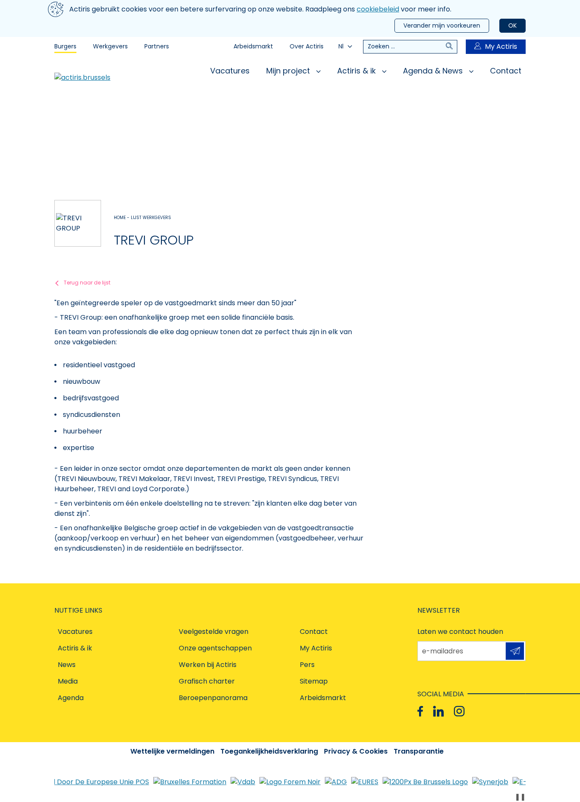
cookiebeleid (378, 9)
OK (512, 25)
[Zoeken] (451, 46)
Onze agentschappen (215, 648)
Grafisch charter (207, 681)
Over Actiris (307, 46)
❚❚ (520, 797)
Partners (156, 46)
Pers (307, 665)
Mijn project (289, 70)
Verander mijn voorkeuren (441, 25)
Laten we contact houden (460, 631)
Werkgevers (110, 46)
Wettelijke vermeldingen (172, 751)
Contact (505, 70)
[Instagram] (459, 711)
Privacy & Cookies (356, 751)
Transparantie (419, 751)
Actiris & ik (357, 70)
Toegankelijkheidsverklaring (269, 751)
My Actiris (501, 46)
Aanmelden (515, 651)
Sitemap (314, 681)
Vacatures (230, 70)
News (67, 665)
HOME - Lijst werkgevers (142, 217)
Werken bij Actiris (208, 665)
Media (68, 681)
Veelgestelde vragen (213, 631)
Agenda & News (434, 70)
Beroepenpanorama (213, 698)
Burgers (65, 46)
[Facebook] (420, 711)
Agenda (71, 698)
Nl (340, 46)
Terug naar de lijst (87, 282)
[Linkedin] (438, 711)
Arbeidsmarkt (253, 46)
